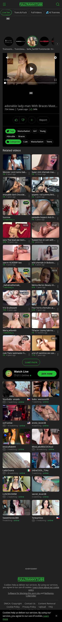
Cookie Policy (13, 606)
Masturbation (37, 141)
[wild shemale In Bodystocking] (45, 255)
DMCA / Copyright (13, 603)
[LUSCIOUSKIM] (16, 487)
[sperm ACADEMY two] (16, 255)
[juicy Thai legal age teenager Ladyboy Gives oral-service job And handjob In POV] (16, 233)
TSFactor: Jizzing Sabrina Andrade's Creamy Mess (43, 331)
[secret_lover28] (46, 487)
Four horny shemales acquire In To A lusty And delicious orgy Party (43, 308)
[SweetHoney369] (16, 511)
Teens (49, 141)
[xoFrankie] (16, 416)
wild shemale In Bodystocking (43, 263)
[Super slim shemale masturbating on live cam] (45, 165)
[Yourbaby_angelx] (16, 392)
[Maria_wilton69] (16, 323)
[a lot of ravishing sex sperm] (45, 346)
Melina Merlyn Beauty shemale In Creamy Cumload (43, 285)
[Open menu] (4, 4)
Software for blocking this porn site (24, 593)
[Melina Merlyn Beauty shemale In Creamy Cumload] (45, 278)
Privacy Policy (29, 606)
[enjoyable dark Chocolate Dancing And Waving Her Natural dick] (16, 187)
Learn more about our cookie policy (43, 588)
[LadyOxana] (16, 463)
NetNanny (49, 593)
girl (35, 131)
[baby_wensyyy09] (46, 392)
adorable (11, 136)
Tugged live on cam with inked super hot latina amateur (44, 240)
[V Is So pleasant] (16, 300)
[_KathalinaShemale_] (16, 278)
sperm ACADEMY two (12, 263)
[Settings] (55, 57)
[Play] (31, 69)
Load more (31, 362)
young (42, 131)
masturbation (24, 131)
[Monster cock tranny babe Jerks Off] (16, 165)
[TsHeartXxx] (46, 511)
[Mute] (7, 57)
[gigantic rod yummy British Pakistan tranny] (45, 187)
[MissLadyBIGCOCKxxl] (46, 440)
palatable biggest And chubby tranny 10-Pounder (43, 217)
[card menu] (29, 173)
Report (43, 119)
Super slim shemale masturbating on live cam (43, 172)
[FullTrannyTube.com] (31, 4)
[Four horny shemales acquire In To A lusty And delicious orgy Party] (45, 300)
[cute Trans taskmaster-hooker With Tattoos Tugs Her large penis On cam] (16, 346)
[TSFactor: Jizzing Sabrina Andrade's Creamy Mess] (45, 323)
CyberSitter (31, 595)
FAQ (51, 606)
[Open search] (58, 4)
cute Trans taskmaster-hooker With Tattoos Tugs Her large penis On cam (14, 353)
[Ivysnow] (16, 210)
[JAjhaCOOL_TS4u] (46, 463)
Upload (42, 606)
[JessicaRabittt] (16, 440)
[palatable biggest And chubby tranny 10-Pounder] (45, 210)
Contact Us (30, 603)
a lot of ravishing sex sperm (43, 353)
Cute (25, 141)
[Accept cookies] (56, 616)
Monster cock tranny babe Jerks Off (14, 172)
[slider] (31, 83)
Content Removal (46, 603)
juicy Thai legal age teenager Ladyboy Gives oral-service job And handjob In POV (14, 240)
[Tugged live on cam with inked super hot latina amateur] (45, 233)
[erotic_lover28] (46, 416)
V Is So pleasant (10, 308)
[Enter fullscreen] (55, 80)
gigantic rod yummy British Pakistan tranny (43, 195)
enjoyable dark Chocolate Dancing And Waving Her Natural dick (14, 195)
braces (21, 136)
